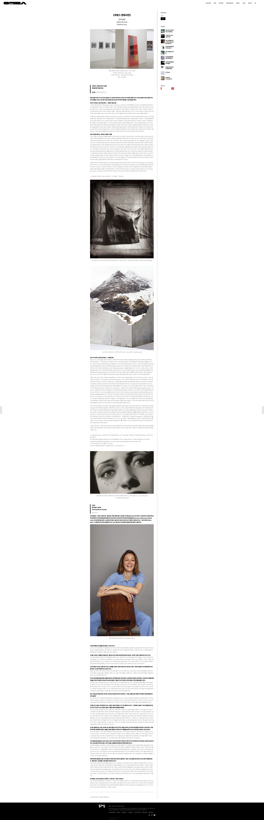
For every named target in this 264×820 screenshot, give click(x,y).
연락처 (110, 806)
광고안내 (118, 806)
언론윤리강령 (145, 812)
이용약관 (118, 812)
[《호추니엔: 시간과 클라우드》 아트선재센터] (263, 410)
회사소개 (122, 806)
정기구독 (114, 806)
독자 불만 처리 (124, 812)
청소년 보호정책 (138, 812)
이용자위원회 (150, 812)
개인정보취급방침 (112, 812)
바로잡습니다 (130, 812)
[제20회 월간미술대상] (1, 410)
